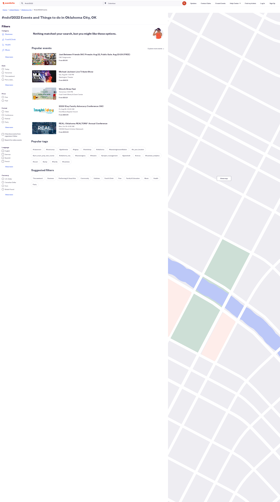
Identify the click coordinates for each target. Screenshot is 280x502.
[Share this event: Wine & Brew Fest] (158, 97)
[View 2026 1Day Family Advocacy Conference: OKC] (44, 111)
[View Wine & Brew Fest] (44, 94)
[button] (235, 3)
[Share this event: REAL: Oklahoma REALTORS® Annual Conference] (158, 132)
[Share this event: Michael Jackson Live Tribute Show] (158, 80)
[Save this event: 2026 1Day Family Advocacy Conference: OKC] (162, 115)
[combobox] (144, 3)
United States (14, 10)
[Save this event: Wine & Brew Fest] (162, 97)
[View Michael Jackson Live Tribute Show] (44, 76)
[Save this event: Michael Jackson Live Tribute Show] (162, 80)
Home (5, 10)
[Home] (9, 3)
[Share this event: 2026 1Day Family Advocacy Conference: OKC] (158, 115)
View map (224, 178)
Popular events (42, 48)
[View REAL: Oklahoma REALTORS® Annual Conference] (44, 128)
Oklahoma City (26, 10)
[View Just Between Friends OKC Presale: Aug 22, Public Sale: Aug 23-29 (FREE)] (44, 59)
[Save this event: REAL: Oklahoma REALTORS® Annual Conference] (162, 132)
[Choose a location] (105, 3)
